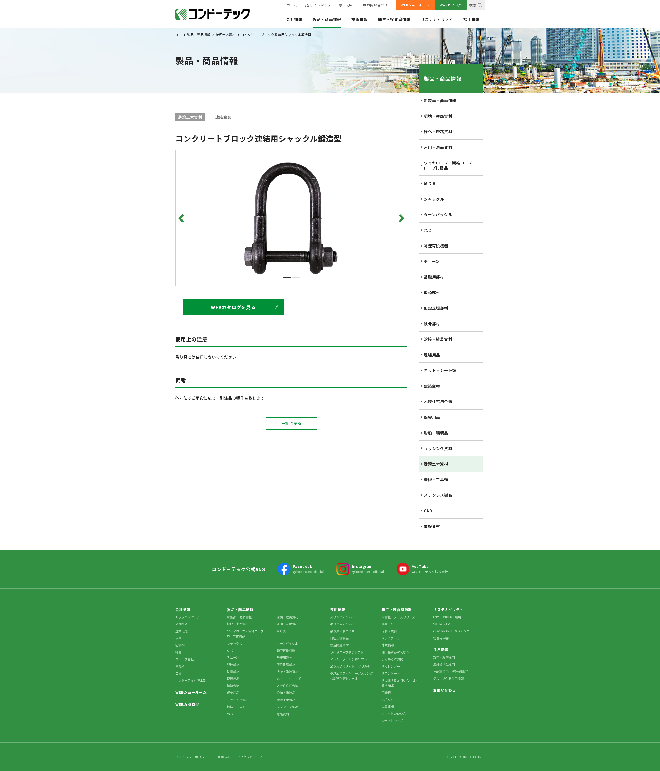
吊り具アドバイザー (344, 631)
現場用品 (432, 355)
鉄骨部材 (432, 323)
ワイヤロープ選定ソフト (347, 652)
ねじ (428, 230)
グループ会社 (184, 659)
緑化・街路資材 (438, 131)
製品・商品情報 (327, 19)
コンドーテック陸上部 (190, 680)
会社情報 (294, 19)
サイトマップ (320, 5)
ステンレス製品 (438, 495)
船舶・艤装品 (436, 432)
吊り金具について (342, 624)
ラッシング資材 (438, 448)
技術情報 (359, 19)
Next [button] (400, 218)
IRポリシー (389, 699)
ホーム (291, 5)
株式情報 (388, 645)
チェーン (432, 261)
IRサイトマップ (392, 720)
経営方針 (388, 624)
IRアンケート (391, 673)
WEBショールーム (415, 5)
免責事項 (388, 706)
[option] (291, 218)
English (349, 5)
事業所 (180, 666)
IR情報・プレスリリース (398, 617)
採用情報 (471, 19)
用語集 (386, 692)
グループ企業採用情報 (448, 678)
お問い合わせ (377, 5)
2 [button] (296, 277)
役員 (178, 652)
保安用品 (432, 417)
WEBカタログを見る (233, 307)
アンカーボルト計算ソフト (348, 659)
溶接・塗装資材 (438, 339)
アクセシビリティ (250, 757)
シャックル (434, 199)
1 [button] (287, 277)
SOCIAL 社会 (441, 624)
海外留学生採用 (444, 664)
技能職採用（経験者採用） (451, 671)
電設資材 (432, 526)
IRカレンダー (391, 666)
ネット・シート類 (440, 370)
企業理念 (181, 631)
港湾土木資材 (436, 464)
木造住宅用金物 (438, 401)
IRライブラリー (392, 638)
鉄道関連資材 (339, 645)
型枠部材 (432, 292)
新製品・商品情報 (440, 100)
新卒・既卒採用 (444, 657)
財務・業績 (389, 631)
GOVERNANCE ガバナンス (451, 631)
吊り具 (430, 183)
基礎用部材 (434, 276)
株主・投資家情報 (394, 19)
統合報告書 (441, 638)
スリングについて (342, 617)
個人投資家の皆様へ (395, 652)
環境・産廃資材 (438, 116)
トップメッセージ (187, 617)
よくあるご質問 (392, 659)
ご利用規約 (222, 757)
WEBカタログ (187, 704)
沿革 (178, 638)
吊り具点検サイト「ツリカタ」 (351, 666)
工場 (178, 673)
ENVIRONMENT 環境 (447, 617)
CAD (428, 510)
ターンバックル (438, 214)
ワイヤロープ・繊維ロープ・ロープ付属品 (450, 165)
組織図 (180, 645)
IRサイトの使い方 (394, 713)
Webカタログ (450, 5)
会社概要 (181, 624)
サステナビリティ (437, 19)
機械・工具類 (436, 479)
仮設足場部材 (436, 308)
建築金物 (432, 386)
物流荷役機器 (436, 245)
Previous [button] (182, 218)
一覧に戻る (291, 423)
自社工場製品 (339, 638)
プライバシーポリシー (191, 757)
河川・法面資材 (438, 147)
